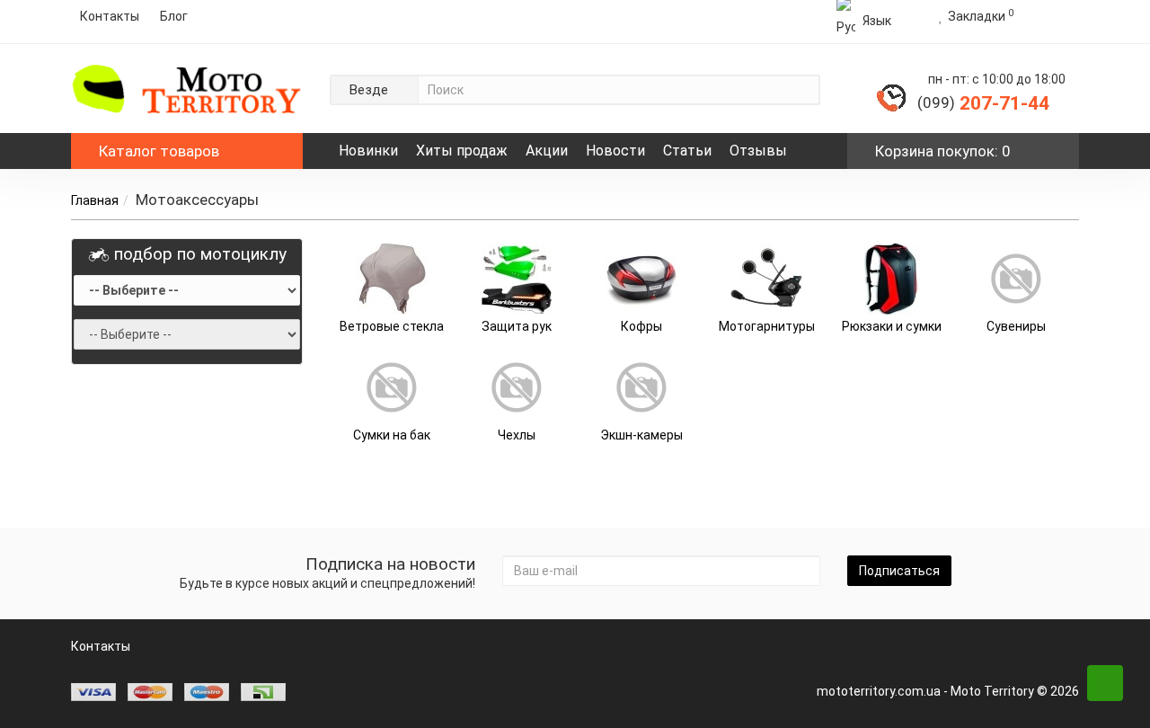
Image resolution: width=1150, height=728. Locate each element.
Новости (615, 150)
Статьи (687, 150)
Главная (95, 200)
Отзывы (758, 150)
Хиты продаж (462, 150)
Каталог (159, 151)
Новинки (368, 150)
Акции (547, 150)
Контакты (109, 16)
